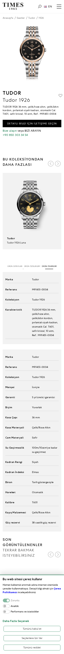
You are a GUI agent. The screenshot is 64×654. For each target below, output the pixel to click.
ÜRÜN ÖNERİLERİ (49, 266)
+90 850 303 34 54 (15, 135)
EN (50, 6)
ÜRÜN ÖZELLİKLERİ (32, 266)
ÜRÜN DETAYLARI (14, 266)
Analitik (15, 606)
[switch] (6, 606)
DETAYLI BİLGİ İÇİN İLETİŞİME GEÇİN (32, 123)
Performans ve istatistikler (25, 611)
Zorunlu (15, 600)
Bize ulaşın (10, 131)
